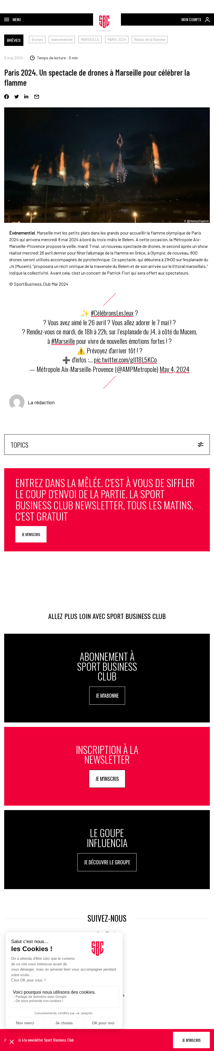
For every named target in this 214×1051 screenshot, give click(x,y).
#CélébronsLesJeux (112, 313)
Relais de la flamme (149, 39)
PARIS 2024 (117, 39)
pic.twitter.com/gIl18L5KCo (125, 359)
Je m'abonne (107, 695)
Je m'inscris (31, 534)
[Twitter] (16, 96)
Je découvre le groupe (107, 862)
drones (37, 39)
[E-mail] (36, 96)
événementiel (61, 39)
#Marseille (63, 341)
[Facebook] (6, 96)
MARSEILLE (90, 39)
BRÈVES (14, 40)
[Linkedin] (26, 96)
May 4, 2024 (174, 369)
